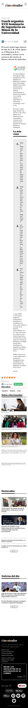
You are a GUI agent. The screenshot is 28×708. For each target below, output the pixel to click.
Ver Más (15, 41)
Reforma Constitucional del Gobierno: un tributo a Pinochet (13, 540)
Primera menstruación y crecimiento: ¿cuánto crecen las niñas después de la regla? (21, 204)
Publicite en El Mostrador (8, 658)
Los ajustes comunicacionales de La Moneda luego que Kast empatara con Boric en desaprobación (21, 245)
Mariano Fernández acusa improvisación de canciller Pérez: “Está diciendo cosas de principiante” (13, 529)
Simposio (12, 391)
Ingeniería (5, 391)
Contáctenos (4, 661)
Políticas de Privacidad (7, 655)
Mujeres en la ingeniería (5, 412)
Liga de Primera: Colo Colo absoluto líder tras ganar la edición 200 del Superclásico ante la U (13, 595)
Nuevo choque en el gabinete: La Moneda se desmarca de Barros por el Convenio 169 (21, 288)
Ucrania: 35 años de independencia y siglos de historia (14, 546)
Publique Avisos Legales (7, 660)
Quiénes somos (5, 649)
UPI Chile (10, 41)
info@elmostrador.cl (14, 646)
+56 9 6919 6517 (5, 646)
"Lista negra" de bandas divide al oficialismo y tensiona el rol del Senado (12, 510)
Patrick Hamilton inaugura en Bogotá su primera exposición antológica (13, 602)
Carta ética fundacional (7, 651)
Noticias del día (10, 576)
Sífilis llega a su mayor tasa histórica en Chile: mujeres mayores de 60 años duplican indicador (21, 163)
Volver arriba (4, 686)
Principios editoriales (6, 653)
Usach (18, 391)
